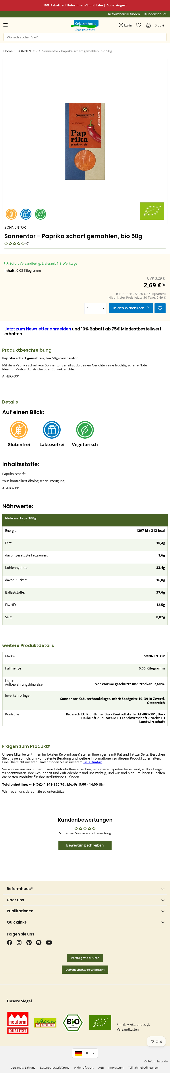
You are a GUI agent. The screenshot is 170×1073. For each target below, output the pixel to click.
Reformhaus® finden (124, 14)
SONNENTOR (27, 51)
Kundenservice (155, 14)
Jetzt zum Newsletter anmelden (37, 329)
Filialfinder (92, 762)
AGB (101, 1067)
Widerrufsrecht (84, 1067)
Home (8, 51)
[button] (14, 243)
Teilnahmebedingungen (143, 1067)
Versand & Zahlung (23, 1067)
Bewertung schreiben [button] (85, 845)
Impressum (116, 1067)
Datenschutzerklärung (54, 1067)
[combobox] (85, 37)
